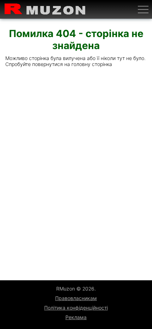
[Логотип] (45, 9)
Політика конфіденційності (76, 308)
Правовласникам (76, 298)
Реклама (76, 317)
